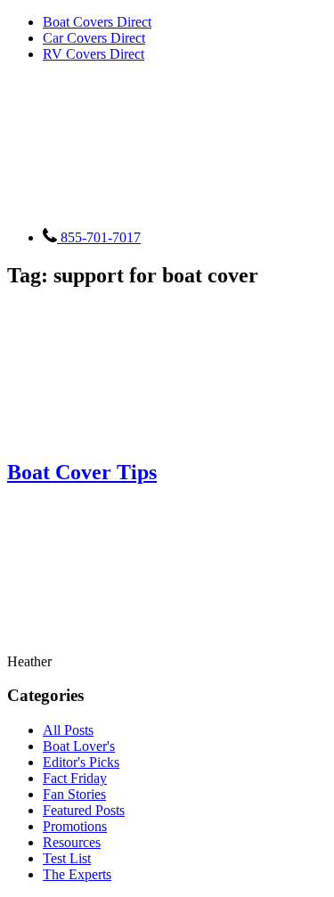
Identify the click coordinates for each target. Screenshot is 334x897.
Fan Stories (74, 794)
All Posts (68, 730)
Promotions (75, 826)
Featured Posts (84, 810)
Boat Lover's (79, 746)
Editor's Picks (81, 762)
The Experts (77, 874)
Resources (72, 842)
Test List (67, 858)
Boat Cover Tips (82, 472)
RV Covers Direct (93, 53)
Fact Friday (75, 778)
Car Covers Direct (94, 37)
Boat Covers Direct (97, 21)
